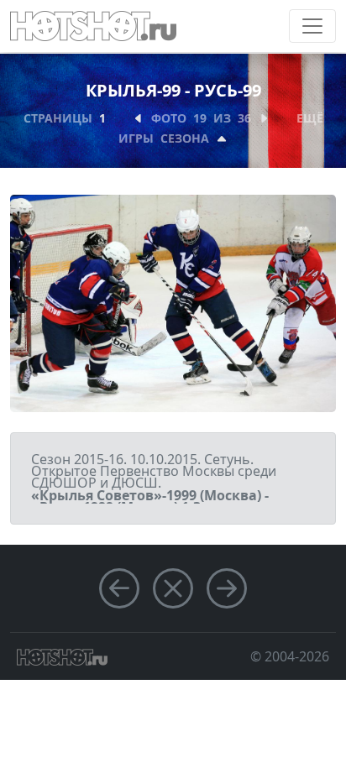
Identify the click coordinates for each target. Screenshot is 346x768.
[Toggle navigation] (312, 26)
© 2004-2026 (289, 656)
